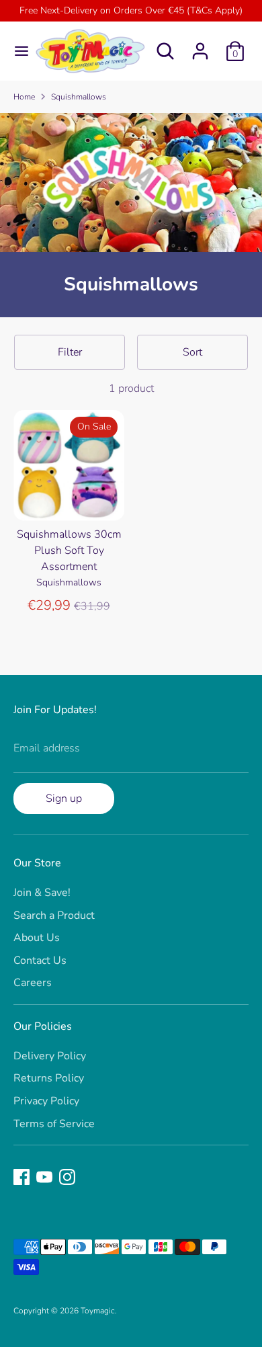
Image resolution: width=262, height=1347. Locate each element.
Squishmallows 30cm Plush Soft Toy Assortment (69, 550)
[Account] (200, 45)
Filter (70, 352)
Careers (32, 982)
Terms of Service (54, 1123)
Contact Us (40, 960)
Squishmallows (78, 96)
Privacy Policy (46, 1101)
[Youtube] (44, 1177)
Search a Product (54, 915)
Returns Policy (48, 1078)
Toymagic (98, 1310)
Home (24, 96)
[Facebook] (21, 1177)
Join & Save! (42, 892)
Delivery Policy (49, 1056)
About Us (36, 937)
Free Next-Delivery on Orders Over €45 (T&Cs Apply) (131, 10)
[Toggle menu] (16, 51)
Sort (192, 352)
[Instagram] (67, 1177)
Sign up (64, 798)
